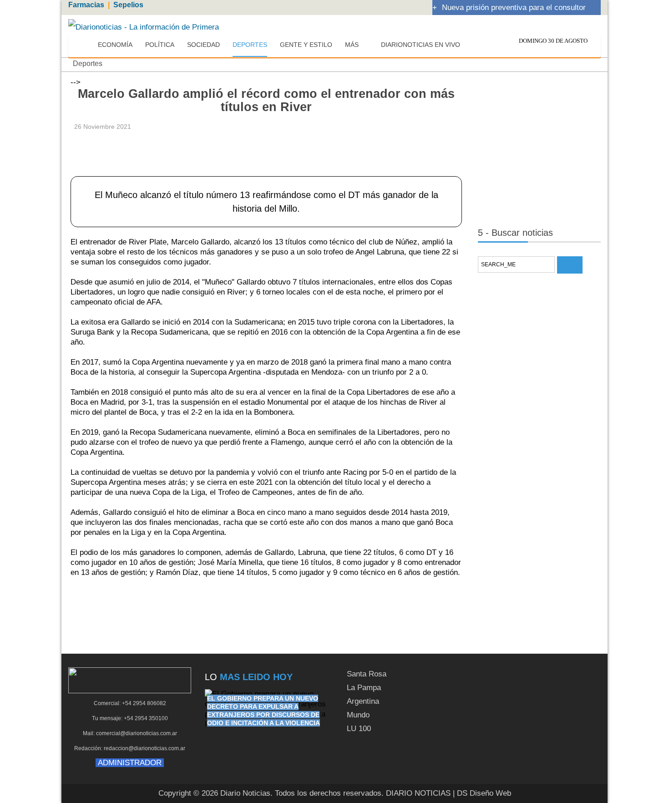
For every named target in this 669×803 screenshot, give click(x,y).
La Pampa (364, 687)
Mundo (358, 715)
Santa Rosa (366, 674)
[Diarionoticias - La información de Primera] (143, 26)
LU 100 (359, 728)
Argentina (363, 701)
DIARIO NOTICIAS (418, 793)
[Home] (83, 45)
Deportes (87, 63)
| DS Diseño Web (482, 793)
